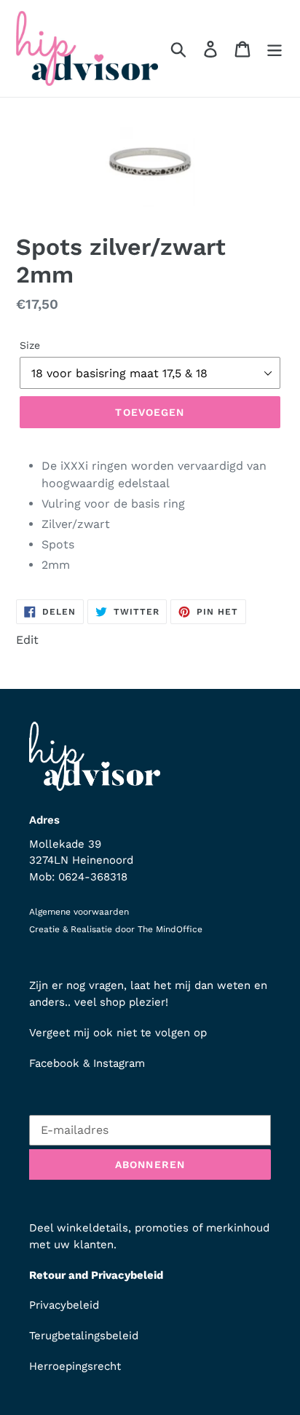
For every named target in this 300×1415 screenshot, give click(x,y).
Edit (27, 640)
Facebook (54, 1063)
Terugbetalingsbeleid (83, 1335)
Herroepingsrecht (75, 1366)
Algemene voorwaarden (79, 912)
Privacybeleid (64, 1305)
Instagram (119, 1063)
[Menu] (274, 48)
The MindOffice (170, 929)
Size (30, 345)
